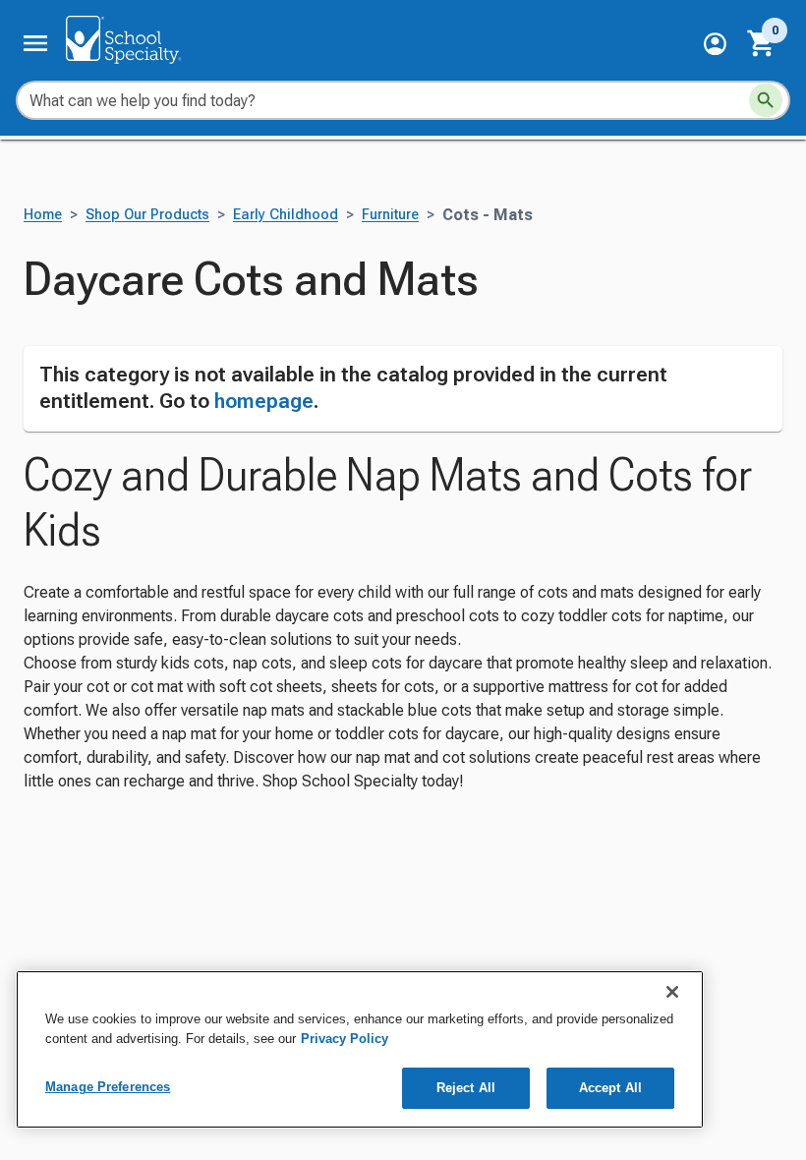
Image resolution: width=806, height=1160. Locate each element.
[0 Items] (761, 43)
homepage (264, 401)
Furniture (390, 214)
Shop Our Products (147, 214)
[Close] (672, 992)
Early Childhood (285, 214)
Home (43, 214)
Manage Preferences (107, 1086)
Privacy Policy (344, 1038)
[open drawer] (35, 43)
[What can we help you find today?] (765, 100)
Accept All (610, 1087)
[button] (715, 43)
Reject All (465, 1087)
